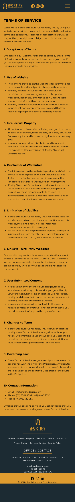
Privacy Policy (20, 443)
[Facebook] (32, 478)
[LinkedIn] (42, 478)
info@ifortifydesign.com (28, 391)
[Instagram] (37, 478)
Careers (51, 438)
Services (21, 438)
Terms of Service (38, 443)
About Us (41, 438)
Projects (31, 438)
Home (12, 438)
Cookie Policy (55, 443)
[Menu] (67, 6)
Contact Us (61, 438)
